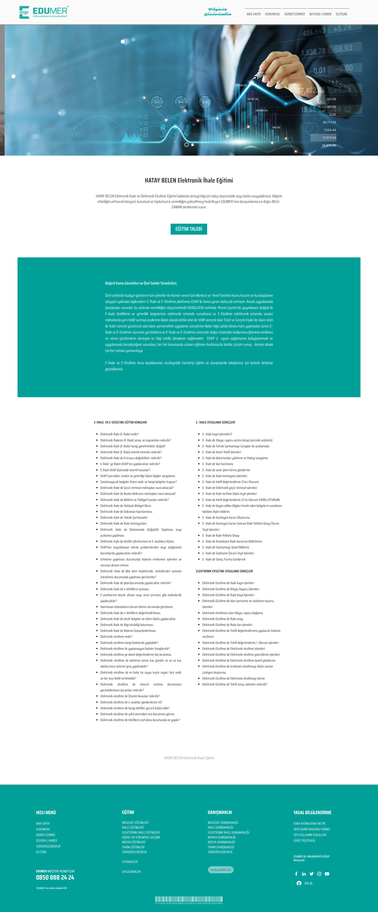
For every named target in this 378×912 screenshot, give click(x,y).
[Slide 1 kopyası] (192, 144)
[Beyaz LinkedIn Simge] (304, 874)
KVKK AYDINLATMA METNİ (309, 823)
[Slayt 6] (186, 145)
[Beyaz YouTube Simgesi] (327, 874)
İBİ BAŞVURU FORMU (317, 829)
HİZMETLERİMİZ (45, 835)
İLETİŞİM (41, 852)
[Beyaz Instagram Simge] (319, 874)
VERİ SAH (299, 829)
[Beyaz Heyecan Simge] (311, 874)
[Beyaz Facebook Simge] (296, 874)
